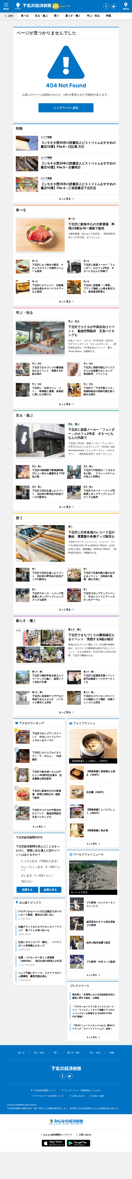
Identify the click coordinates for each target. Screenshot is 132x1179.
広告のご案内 (98, 1096)
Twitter (114, 6)
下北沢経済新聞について (44, 1090)
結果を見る (50, 889)
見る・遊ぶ (41, 15)
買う (56, 15)
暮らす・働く (73, 15)
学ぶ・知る (93, 15)
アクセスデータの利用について (49, 1096)
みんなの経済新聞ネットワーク (66, 1122)
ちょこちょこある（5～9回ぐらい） (40, 868)
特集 (108, 15)
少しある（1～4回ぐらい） (37, 875)
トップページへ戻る (66, 107)
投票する (27, 889)
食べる (25, 15)
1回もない (27, 881)
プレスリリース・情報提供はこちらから (82, 1090)
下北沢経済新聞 (33, 6)
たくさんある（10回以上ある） (40, 860)
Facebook (106, 6)
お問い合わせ (78, 1096)
